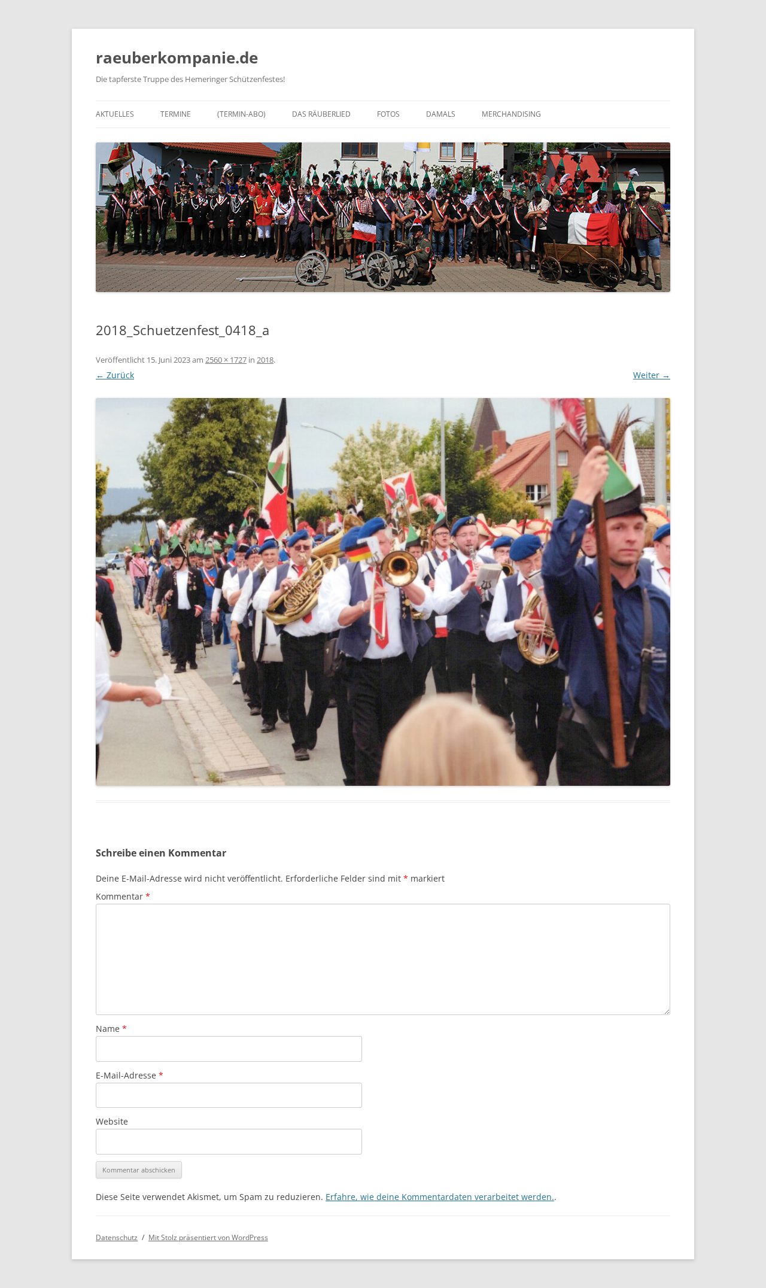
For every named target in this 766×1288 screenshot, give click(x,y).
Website (112, 1121)
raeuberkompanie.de (177, 57)
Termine (175, 114)
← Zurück (115, 375)
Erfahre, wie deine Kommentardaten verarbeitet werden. (440, 1196)
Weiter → (651, 375)
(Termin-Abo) (241, 114)
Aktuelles (115, 114)
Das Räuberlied (321, 114)
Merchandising (511, 114)
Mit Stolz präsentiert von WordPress (208, 1237)
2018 (265, 359)
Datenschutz (117, 1237)
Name (111, 1028)
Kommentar (123, 896)
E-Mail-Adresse (129, 1075)
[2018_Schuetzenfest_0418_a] (383, 592)
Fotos (388, 114)
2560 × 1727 (226, 359)
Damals (440, 114)
